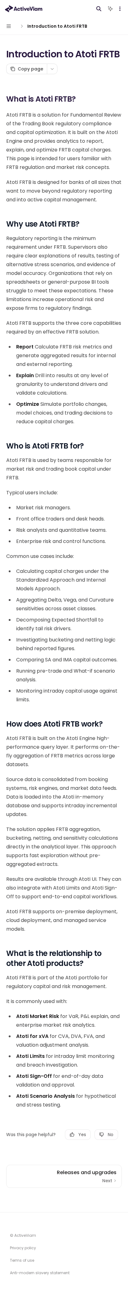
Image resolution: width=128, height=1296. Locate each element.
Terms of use (22, 1260)
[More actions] (120, 8)
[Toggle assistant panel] (110, 9)
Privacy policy (23, 1247)
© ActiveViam (23, 1235)
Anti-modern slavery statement (40, 1272)
